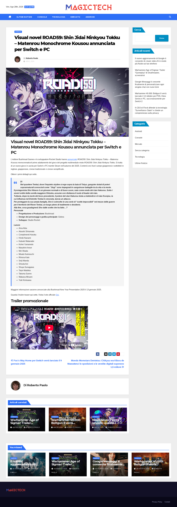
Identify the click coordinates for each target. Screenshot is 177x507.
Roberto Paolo (32, 58)
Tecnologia (58, 17)
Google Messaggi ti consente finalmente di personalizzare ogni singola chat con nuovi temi (149, 84)
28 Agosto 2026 (19, 469)
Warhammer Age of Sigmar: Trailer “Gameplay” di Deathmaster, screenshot (150, 72)
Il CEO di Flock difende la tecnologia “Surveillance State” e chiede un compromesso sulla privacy (151, 110)
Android (90, 17)
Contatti (167, 502)
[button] (170, 17)
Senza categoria (142, 150)
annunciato (72, 159)
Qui (57, 295)
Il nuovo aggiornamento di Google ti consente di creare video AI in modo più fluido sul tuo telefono (150, 61)
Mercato (75, 17)
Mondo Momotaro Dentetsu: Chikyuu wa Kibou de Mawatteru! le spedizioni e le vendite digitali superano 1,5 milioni (95, 363)
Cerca (137, 30)
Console (42, 17)
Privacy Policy (157, 502)
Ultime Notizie (24, 17)
